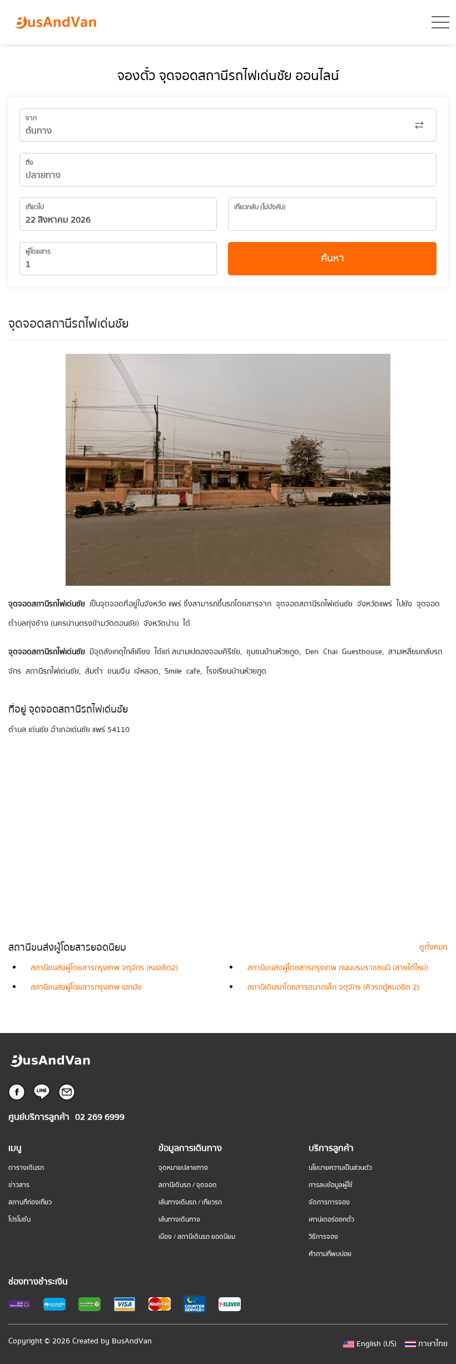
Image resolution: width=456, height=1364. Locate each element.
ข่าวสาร (18, 1185)
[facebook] (16, 1091)
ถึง (29, 162)
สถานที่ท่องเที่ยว (30, 1202)
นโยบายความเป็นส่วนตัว (340, 1168)
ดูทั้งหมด (433, 947)
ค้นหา (332, 258)
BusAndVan (132, 1341)
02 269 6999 (100, 1117)
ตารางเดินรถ (26, 1168)
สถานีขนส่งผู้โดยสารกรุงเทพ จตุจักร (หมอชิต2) (104, 968)
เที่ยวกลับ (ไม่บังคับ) (260, 207)
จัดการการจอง (329, 1202)
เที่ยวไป (35, 207)
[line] (41, 1091)
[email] (66, 1091)
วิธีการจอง (323, 1237)
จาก (31, 118)
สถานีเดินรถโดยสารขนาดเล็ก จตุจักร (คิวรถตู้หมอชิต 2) (333, 987)
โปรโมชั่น (19, 1219)
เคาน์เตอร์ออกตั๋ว (331, 1219)
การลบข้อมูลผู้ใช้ (331, 1185)
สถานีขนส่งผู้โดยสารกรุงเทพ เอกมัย (86, 987)
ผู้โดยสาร (38, 251)
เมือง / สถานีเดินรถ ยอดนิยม (196, 1237)
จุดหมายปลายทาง (183, 1168)
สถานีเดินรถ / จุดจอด (187, 1185)
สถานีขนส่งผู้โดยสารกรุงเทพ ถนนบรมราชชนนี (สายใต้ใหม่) (337, 968)
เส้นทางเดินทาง (179, 1219)
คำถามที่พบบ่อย (330, 1254)
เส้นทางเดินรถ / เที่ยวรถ (190, 1202)
